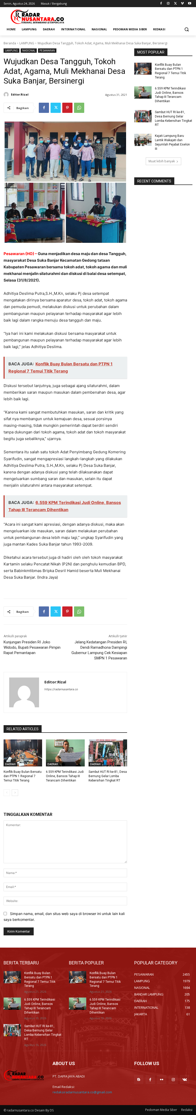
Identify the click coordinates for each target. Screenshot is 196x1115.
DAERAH (10, 764)
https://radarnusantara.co (61, 689)
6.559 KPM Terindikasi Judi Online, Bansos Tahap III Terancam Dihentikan (65, 776)
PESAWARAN (47, 50)
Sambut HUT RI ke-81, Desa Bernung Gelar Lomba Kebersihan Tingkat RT (108, 776)
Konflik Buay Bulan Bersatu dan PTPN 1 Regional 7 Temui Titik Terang (23, 776)
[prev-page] (7, 792)
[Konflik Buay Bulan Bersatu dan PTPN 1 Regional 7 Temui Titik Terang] (23, 752)
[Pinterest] (67, 108)
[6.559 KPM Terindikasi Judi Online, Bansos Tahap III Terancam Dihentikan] (65, 752)
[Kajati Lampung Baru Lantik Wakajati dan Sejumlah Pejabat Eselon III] (143, 140)
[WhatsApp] (79, 108)
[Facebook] (161, 4)
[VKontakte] (184, 1079)
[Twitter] (175, 4)
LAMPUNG (26, 43)
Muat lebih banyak (162, 161)
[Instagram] (168, 4)
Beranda (10, 43)
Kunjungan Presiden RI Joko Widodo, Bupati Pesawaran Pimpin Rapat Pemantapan (32, 647)
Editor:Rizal (20, 94)
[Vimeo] (182, 4)
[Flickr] (161, 1079)
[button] (186, 29)
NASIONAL (28, 50)
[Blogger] (138, 1079)
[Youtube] (189, 4)
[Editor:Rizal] (7, 94)
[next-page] (15, 792)
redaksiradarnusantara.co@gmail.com (82, 1092)
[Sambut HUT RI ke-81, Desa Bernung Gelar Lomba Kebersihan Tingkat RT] (108, 752)
